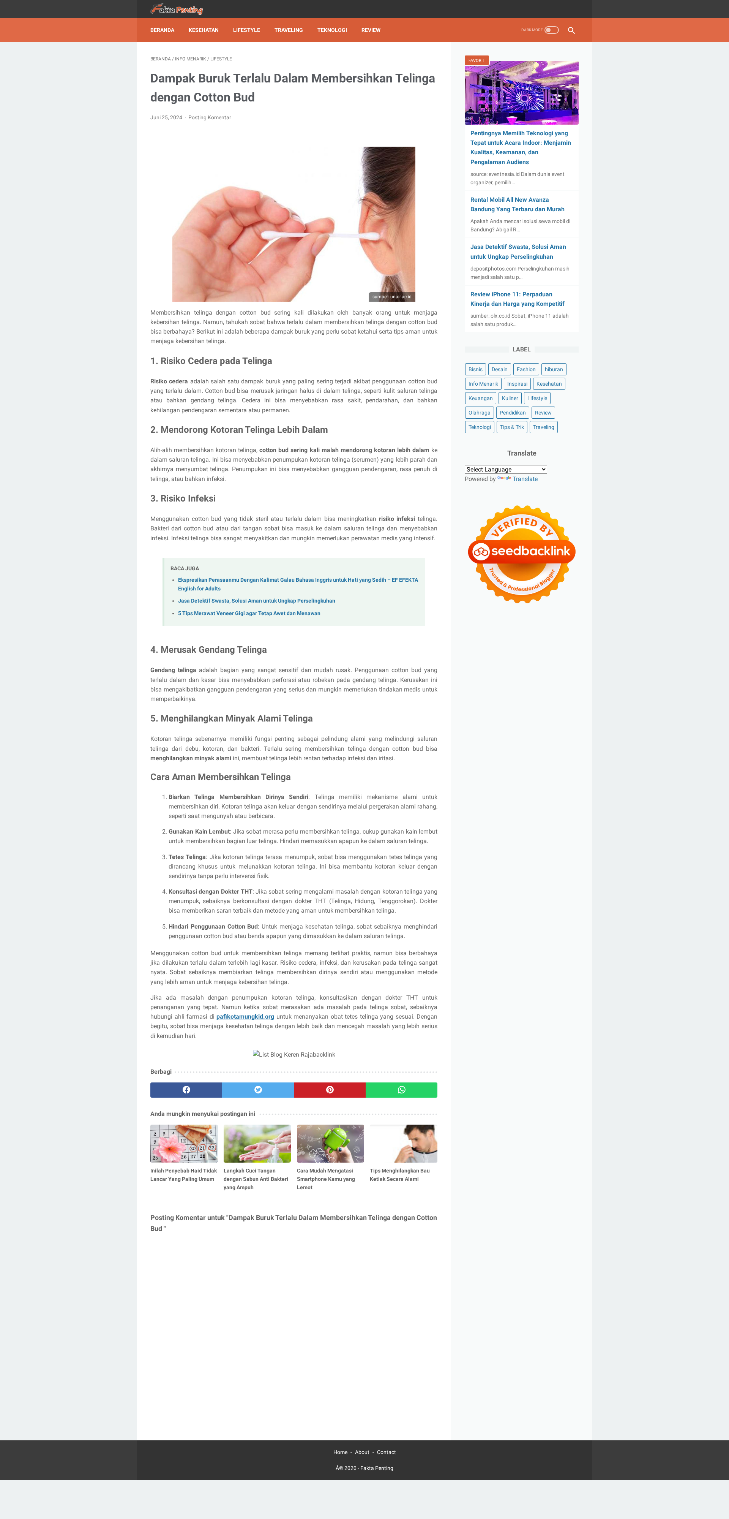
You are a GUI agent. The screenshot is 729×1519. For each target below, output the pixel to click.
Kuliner (510, 398)
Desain (500, 369)
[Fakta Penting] (182, 9)
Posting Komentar (209, 117)
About (362, 1452)
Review (370, 30)
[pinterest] (330, 1090)
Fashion (526, 369)
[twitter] (258, 1090)
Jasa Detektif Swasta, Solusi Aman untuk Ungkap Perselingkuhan (256, 601)
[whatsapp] (401, 1090)
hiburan (554, 369)
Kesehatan (204, 30)
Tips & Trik (512, 427)
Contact (386, 1452)
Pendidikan (513, 413)
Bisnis (476, 369)
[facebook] (186, 1090)
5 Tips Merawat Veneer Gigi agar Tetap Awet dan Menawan (249, 613)
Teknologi (332, 30)
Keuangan (481, 398)
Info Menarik (483, 384)
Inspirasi (517, 384)
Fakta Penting (376, 1468)
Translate (525, 479)
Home (340, 1452)
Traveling (289, 30)
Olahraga (480, 413)
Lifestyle (246, 30)
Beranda (162, 30)
